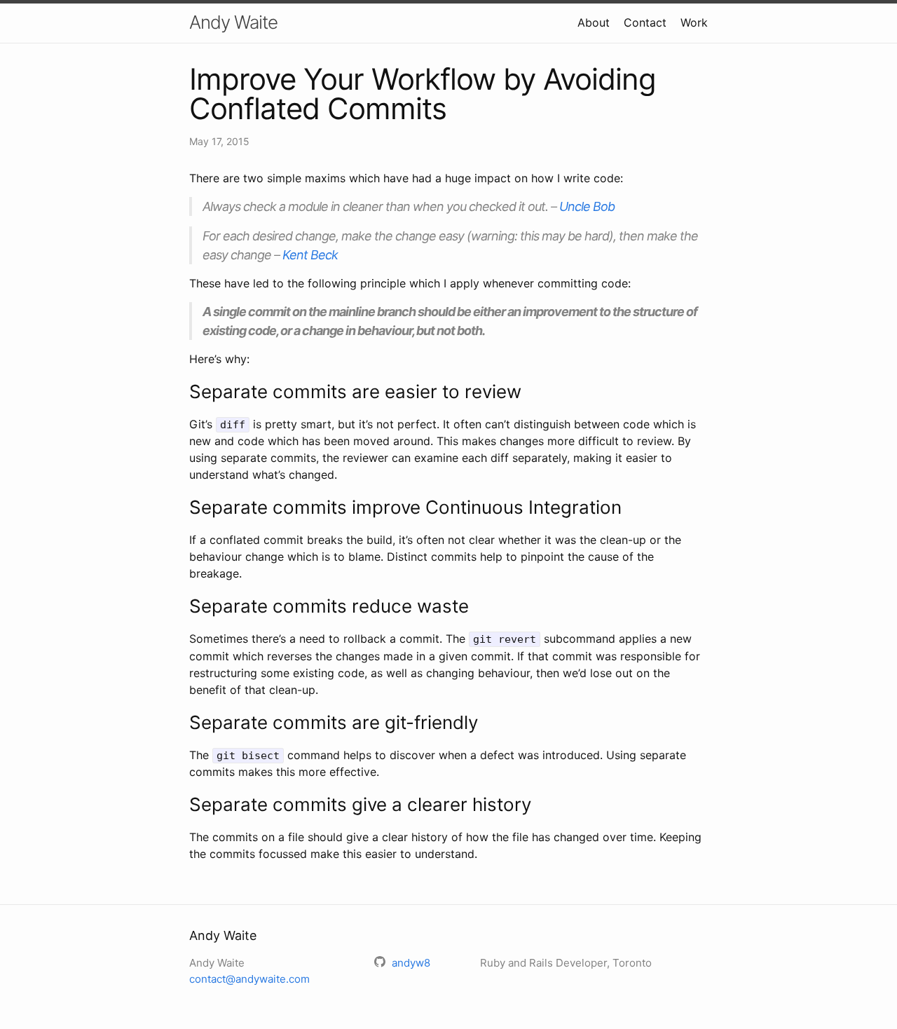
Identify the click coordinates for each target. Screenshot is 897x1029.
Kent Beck (310, 254)
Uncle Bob (587, 206)
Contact (645, 22)
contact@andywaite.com (249, 979)
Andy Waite (233, 22)
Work (694, 22)
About (593, 22)
